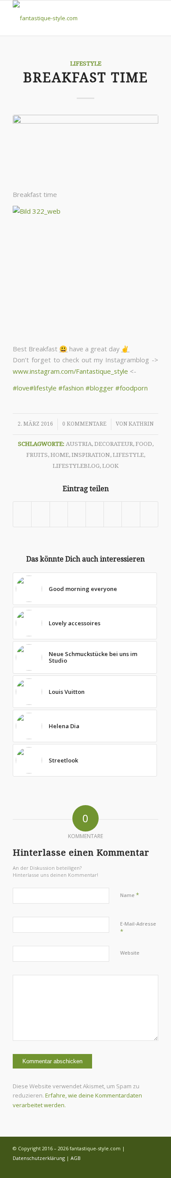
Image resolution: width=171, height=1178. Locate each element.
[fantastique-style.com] (71, 18)
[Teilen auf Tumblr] (94, 514)
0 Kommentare (84, 424)
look (110, 465)
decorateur (113, 443)
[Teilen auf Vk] (112, 514)
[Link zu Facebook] (112, 1167)
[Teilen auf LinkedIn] (77, 514)
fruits (37, 454)
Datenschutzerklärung (39, 1158)
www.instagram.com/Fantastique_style (70, 371)
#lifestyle (43, 387)
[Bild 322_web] (85, 147)
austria (79, 443)
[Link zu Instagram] (125, 1167)
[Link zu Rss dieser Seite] (138, 1167)
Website (129, 952)
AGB (76, 1158)
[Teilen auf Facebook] (22, 514)
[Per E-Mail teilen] (149, 514)
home (59, 454)
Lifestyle (85, 63)
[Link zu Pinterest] (151, 1167)
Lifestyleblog (76, 465)
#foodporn (131, 387)
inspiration (90, 454)
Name (129, 895)
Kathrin (140, 424)
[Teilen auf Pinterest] (59, 514)
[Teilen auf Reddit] (130, 514)
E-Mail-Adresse (138, 927)
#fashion (71, 387)
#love (21, 387)
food (143, 443)
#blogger (100, 387)
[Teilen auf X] (40, 514)
